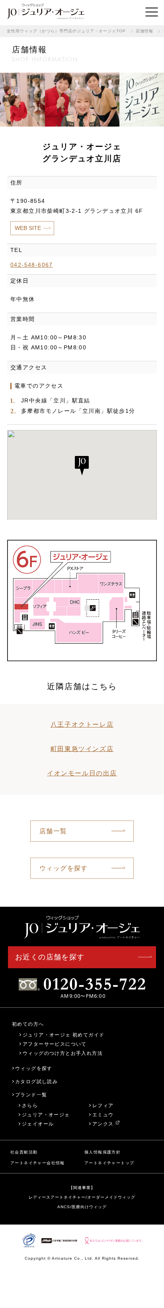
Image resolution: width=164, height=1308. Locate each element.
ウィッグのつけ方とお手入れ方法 (63, 1053)
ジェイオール (38, 1123)
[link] (45, 12)
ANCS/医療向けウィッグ (82, 1207)
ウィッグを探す (63, 868)
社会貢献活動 (23, 1152)
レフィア (103, 1105)
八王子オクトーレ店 (82, 724)
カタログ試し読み (36, 1081)
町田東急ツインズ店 (82, 748)
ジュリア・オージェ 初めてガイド (63, 1034)
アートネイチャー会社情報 (37, 1163)
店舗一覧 (53, 831)
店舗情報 (144, 31)
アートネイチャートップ (109, 1163)
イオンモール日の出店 (82, 773)
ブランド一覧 (31, 1094)
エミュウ (103, 1114)
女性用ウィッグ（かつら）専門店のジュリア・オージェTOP (66, 31)
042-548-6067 (31, 265)
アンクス (103, 1123)
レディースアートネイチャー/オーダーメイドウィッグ (82, 1197)
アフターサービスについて (55, 1043)
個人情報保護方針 (102, 1152)
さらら (30, 1105)
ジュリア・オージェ (46, 1114)
